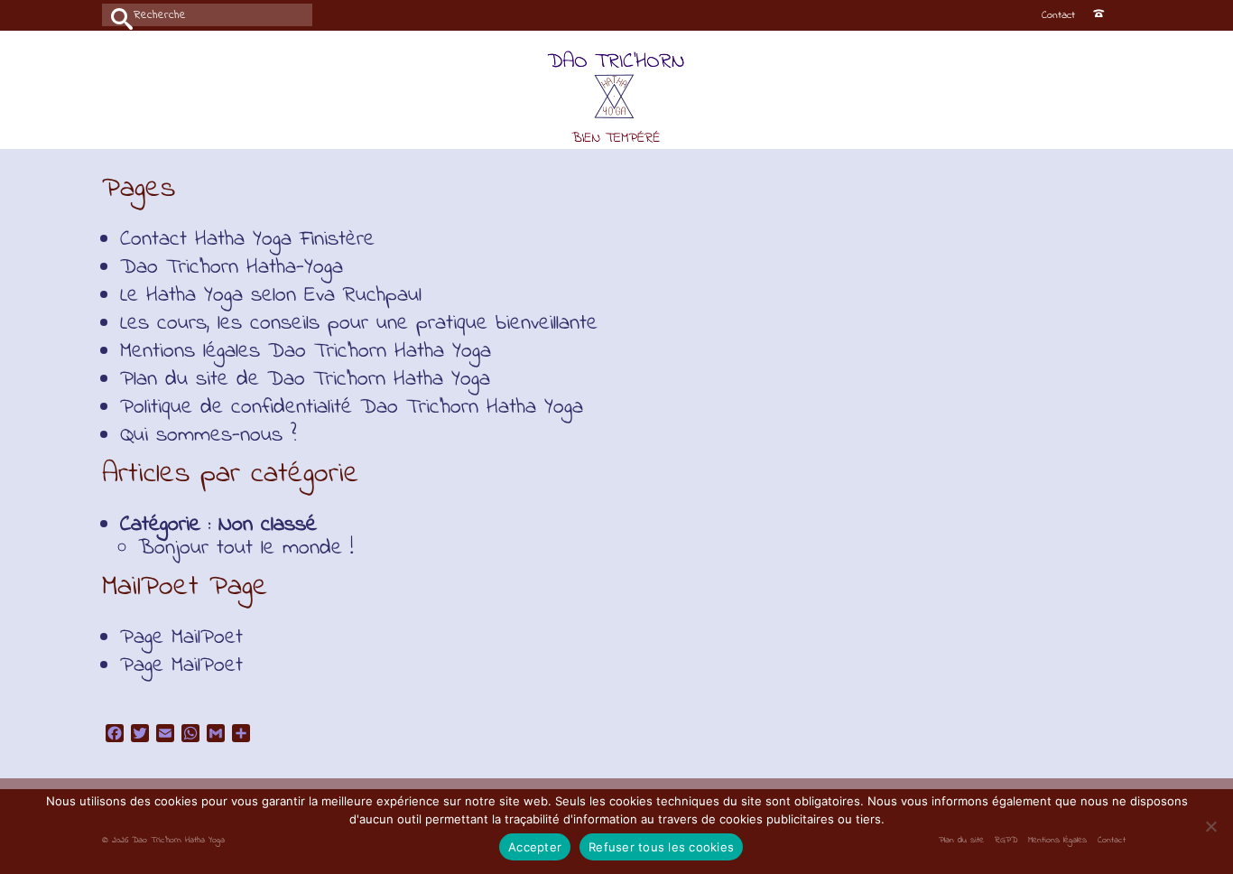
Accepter (534, 847)
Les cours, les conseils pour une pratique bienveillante (359, 323)
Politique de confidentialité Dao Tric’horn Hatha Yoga (351, 407)
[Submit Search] (115, 15)
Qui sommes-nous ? (208, 435)
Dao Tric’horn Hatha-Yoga (231, 268)
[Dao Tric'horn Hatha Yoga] (616, 99)
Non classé (267, 525)
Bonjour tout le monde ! (246, 548)
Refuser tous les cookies (661, 847)
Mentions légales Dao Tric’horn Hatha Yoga (305, 351)
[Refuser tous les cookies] (1210, 826)
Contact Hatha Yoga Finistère (247, 240)
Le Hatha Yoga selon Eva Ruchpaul (271, 295)
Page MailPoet (181, 638)
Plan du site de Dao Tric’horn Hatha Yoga (305, 379)
